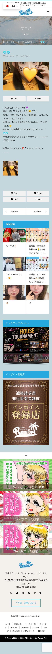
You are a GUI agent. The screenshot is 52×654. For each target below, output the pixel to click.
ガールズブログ (23, 56)
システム (36, 627)
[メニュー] (47, 12)
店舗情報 (25, 627)
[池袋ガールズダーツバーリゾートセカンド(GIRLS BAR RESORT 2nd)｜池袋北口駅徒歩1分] (26, 564)
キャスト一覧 (30, 624)
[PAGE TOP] (26, 455)
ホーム (7, 624)
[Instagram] (11, 593)
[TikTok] (17, 593)
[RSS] (40, 593)
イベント (14, 627)
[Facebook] (28, 593)
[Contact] (34, 593)
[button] (6, 340)
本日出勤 (17, 624)
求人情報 (16, 631)
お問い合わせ (28, 631)
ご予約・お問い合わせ (26, 603)
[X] (23, 593)
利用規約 (41, 631)
